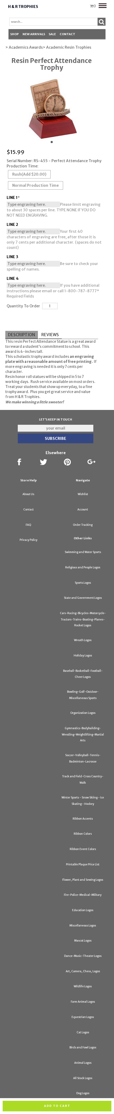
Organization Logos (82, 713)
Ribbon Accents (83, 818)
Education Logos (82, 910)
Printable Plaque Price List (82, 864)
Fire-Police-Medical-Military (83, 895)
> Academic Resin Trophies (67, 47)
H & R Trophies (23, 6)
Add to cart (57, 1106)
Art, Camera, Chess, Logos (83, 971)
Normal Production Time (35, 185)
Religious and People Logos (82, 567)
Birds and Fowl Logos (82, 1047)
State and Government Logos (83, 598)
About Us (28, 494)
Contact (67, 34)
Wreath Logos (82, 640)
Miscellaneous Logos (82, 925)
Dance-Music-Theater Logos (83, 956)
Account (82, 509)
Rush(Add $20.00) (29, 174)
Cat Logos (83, 1032)
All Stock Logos (82, 1078)
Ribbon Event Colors (83, 849)
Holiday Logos (83, 655)
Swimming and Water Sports (83, 552)
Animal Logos (82, 1063)
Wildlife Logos (83, 986)
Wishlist (83, 494)
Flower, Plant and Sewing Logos (82, 880)
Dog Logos (82, 1093)
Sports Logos (83, 583)
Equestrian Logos (83, 1017)
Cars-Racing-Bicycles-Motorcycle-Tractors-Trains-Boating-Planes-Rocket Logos (83, 619)
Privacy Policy (28, 540)
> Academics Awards (24, 47)
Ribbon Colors (83, 834)
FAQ (28, 525)
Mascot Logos (82, 940)
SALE (52, 34)
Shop (14, 34)
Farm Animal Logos (83, 1001)
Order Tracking (83, 525)
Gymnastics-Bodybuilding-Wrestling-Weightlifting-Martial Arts (83, 734)
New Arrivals (34, 34)
